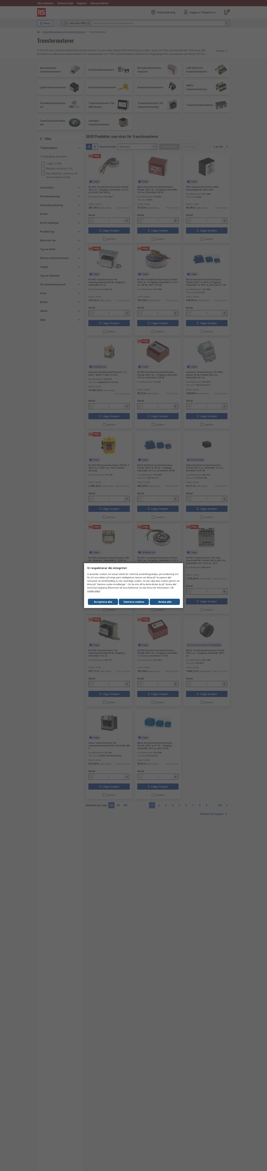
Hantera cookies (134, 602)
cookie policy (93, 591)
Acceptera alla (103, 602)
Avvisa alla (165, 602)
